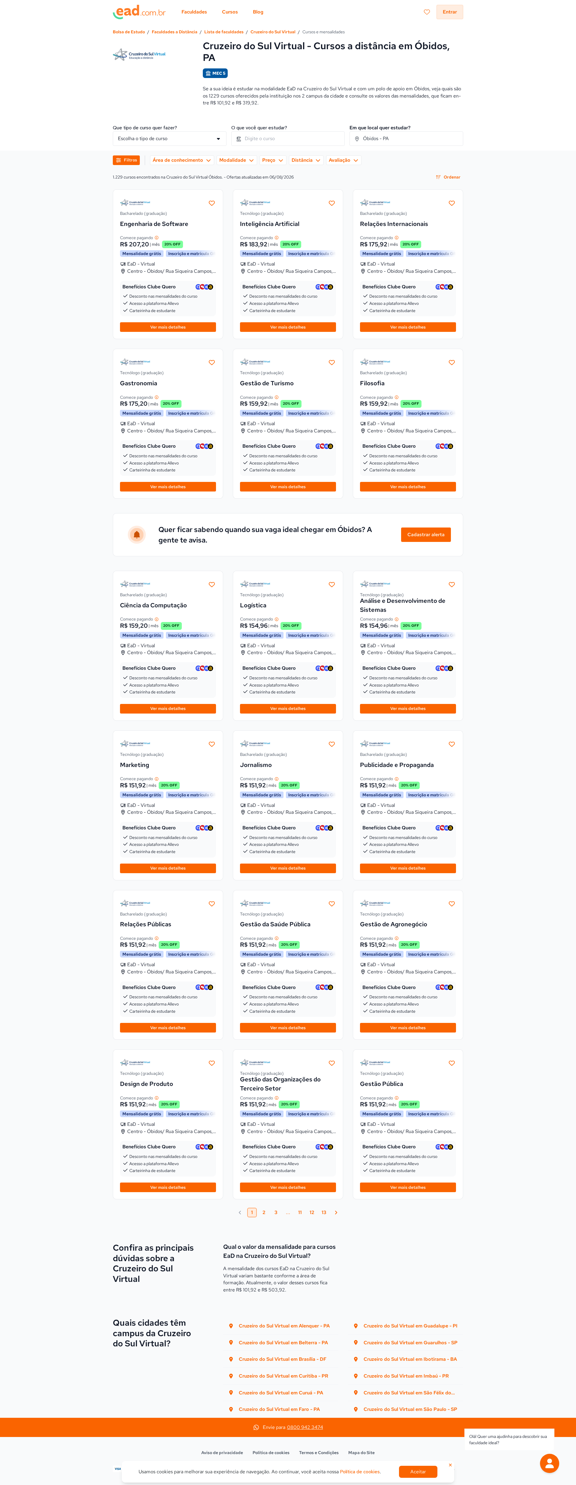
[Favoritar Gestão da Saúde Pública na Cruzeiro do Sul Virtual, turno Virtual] (332, 903)
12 (312, 1212)
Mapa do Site (361, 1452)
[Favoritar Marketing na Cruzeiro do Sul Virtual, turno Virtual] (212, 743)
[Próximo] (336, 1212)
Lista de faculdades (224, 32)
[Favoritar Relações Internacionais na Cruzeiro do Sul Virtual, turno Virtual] (452, 202)
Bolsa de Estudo (129, 32)
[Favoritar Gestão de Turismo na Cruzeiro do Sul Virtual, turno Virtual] (332, 361)
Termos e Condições (319, 1452)
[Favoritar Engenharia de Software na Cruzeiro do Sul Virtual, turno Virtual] (212, 202)
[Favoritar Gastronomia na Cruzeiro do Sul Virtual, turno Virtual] (212, 361)
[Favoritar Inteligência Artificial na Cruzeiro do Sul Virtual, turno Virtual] (332, 202)
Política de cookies (271, 1452)
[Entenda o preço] (156, 237)
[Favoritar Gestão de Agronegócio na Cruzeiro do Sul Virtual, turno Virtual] (452, 903)
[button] (549, 1463)
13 (324, 1212)
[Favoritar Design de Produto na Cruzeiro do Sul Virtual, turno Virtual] (212, 1062)
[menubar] (222, 12)
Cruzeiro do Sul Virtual (273, 32)
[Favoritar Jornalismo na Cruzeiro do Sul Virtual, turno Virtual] (332, 743)
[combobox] (288, 138)
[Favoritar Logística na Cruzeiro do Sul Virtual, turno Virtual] (332, 584)
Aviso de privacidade (222, 1452)
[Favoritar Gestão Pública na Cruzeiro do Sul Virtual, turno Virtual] (452, 1062)
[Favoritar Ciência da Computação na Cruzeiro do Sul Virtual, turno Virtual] (212, 584)
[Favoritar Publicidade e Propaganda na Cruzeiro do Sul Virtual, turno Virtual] (452, 743)
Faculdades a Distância (174, 32)
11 (300, 1212)
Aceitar (418, 1471)
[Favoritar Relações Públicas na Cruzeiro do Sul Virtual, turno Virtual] (212, 903)
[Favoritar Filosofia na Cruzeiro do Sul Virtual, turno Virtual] (452, 361)
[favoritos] (427, 12)
